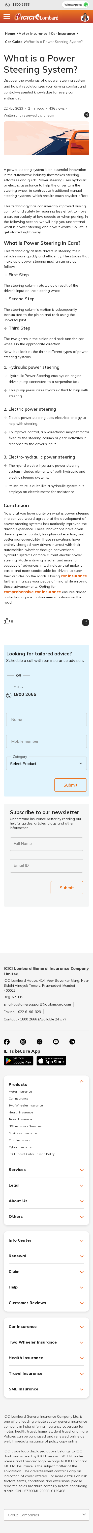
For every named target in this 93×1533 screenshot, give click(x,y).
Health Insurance (21, 1112)
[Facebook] (7, 1042)
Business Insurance (23, 1133)
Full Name (23, 843)
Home (10, 33)
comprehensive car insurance (32, 591)
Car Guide (13, 41)
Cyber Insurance (20, 1147)
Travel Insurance (20, 1119)
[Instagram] (23, 1042)
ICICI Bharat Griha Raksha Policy (32, 1154)
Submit (70, 785)
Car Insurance (63, 33)
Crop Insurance (20, 1140)
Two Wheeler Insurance (26, 1105)
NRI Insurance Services (25, 1126)
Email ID (21, 865)
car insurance (74, 575)
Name (16, 719)
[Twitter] (39, 1042)
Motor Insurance (33, 33)
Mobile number (24, 741)
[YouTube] (56, 1042)
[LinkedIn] (72, 1042)
